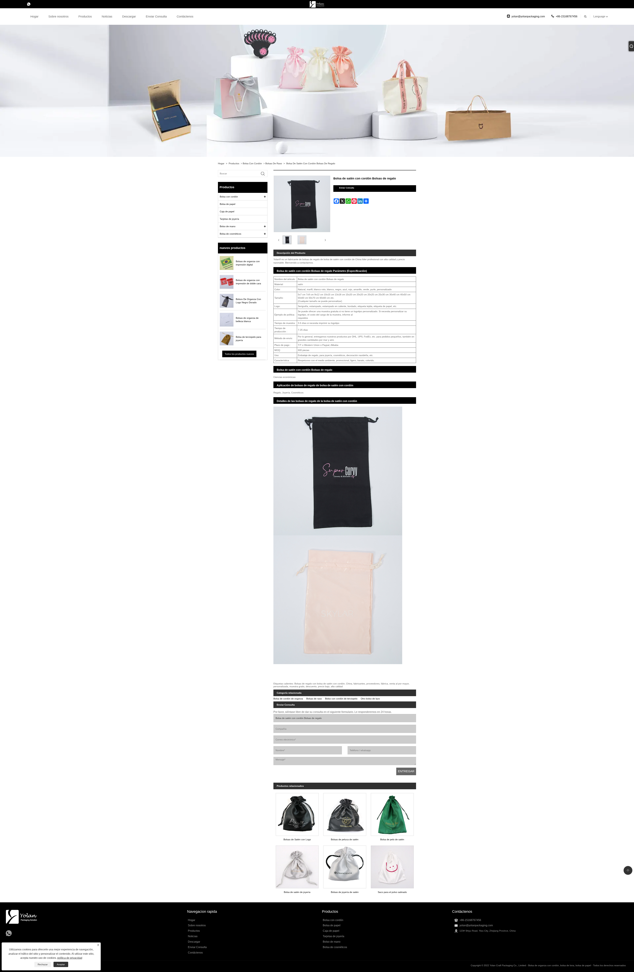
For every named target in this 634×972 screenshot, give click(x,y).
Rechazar (43, 964)
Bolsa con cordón (252, 163)
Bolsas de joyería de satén (345, 892)
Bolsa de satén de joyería (297, 892)
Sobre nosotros (58, 16)
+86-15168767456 (566, 16)
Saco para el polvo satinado (392, 892)
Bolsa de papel (227, 204)
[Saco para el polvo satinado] (392, 865)
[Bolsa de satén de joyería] (297, 865)
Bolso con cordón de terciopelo (341, 698)
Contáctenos (185, 16)
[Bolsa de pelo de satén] (392, 813)
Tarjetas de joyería (229, 219)
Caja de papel (227, 211)
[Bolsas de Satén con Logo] (297, 813)
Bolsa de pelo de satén (392, 839)
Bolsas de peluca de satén (344, 839)
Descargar (129, 16)
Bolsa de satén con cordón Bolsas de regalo (310, 163)
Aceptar (61, 964)
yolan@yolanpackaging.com (528, 16)
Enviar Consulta (156, 16)
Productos (85, 16)
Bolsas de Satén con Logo (297, 839)
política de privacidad (69, 957)
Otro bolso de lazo (370, 698)
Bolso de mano (227, 226)
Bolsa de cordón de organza (288, 698)
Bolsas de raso (273, 163)
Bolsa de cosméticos (230, 233)
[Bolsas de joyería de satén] (345, 865)
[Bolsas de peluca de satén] (345, 813)
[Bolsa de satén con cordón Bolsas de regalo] (287, 239)
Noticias (107, 16)
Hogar (34, 16)
